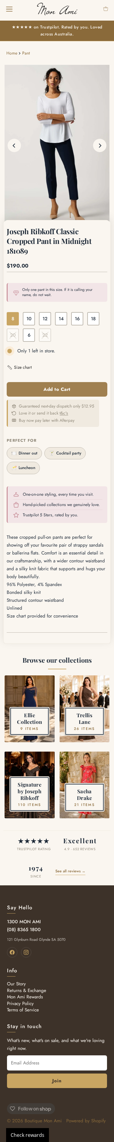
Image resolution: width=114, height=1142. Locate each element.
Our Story (16, 984)
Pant (26, 53)
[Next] (99, 145)
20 (13, 335)
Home (11, 53)
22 (45, 335)
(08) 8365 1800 (24, 929)
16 (77, 318)
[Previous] (14, 145)
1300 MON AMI (24, 921)
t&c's (64, 413)
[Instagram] (26, 952)
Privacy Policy (20, 1003)
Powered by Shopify (86, 1120)
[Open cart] (105, 9)
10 (29, 318)
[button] (19, 367)
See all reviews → (70, 871)
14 (61, 318)
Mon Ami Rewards (25, 997)
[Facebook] (12, 952)
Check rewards (27, 1135)
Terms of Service (23, 1010)
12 (45, 318)
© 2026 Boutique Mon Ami (34, 1120)
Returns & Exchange (26, 990)
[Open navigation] (9, 9)
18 (93, 318)
